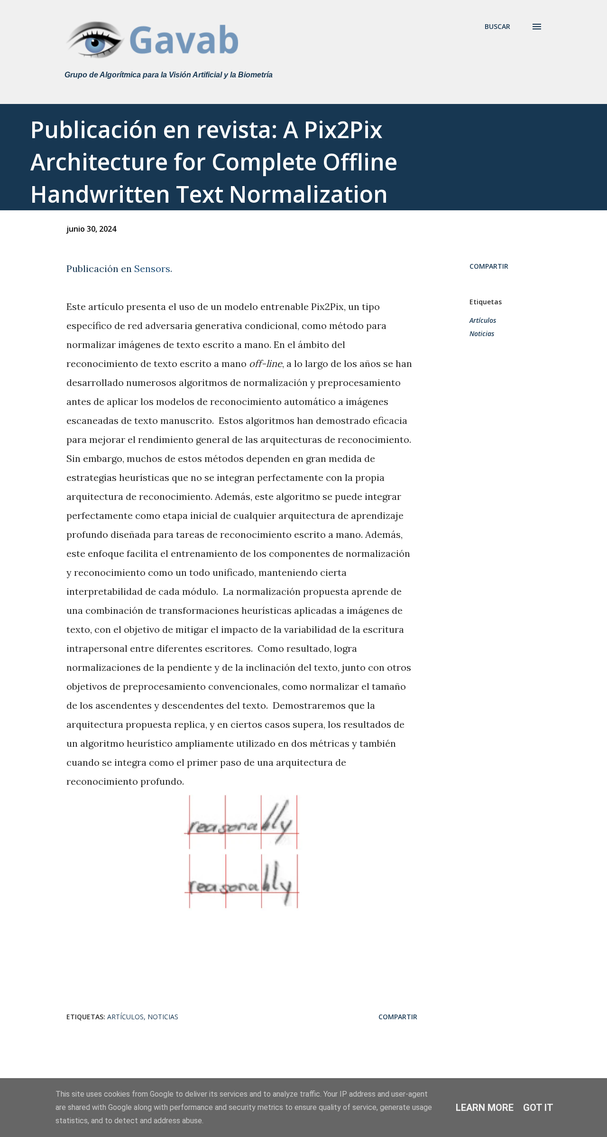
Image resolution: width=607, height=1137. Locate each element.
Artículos (482, 320)
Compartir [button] (488, 266)
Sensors (152, 268)
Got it (538, 1107)
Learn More (485, 1107)
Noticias (481, 333)
